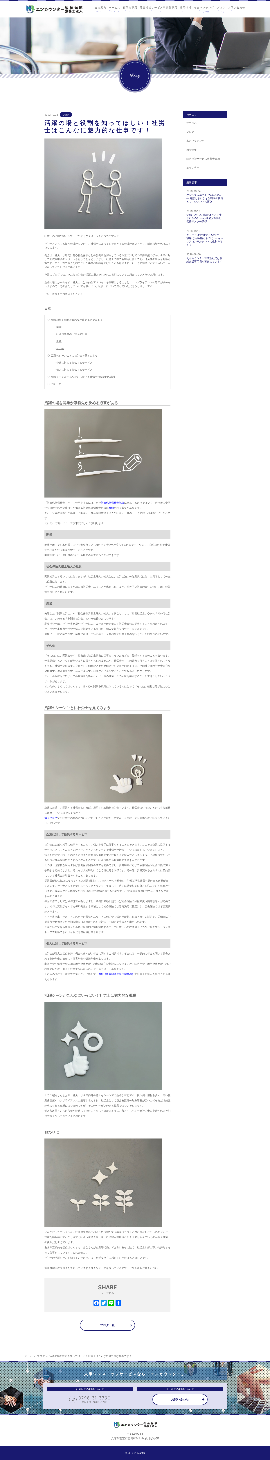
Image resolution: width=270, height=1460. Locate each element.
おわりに (56, 384)
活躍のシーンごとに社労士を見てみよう (74, 355)
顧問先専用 (192, 167)
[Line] (111, 1303)
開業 (59, 326)
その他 (60, 348)
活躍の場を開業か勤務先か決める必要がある (77, 319)
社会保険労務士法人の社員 (71, 333)
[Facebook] (96, 1303)
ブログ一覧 (107, 1325)
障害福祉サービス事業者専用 (203, 158)
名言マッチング (195, 140)
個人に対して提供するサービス (74, 369)
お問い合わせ (180, 1399)
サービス (191, 122)
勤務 (59, 341)
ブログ (66, 114)
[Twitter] (103, 1303)
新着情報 (191, 149)
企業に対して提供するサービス (74, 362)
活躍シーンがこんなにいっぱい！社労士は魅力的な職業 (83, 376)
